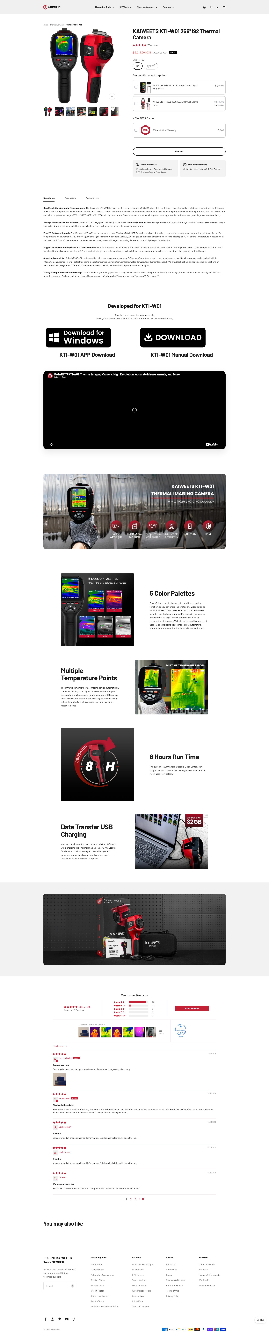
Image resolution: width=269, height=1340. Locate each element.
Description (49, 198)
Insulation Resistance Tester (105, 1306)
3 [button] (135, 1199)
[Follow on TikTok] (74, 1319)
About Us (170, 1264)
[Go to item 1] (47, 112)
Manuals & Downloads (209, 1274)
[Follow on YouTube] (67, 1319)
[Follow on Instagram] (52, 1319)
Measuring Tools (103, 7)
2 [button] (131, 1199)
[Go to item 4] (81, 112)
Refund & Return (174, 1285)
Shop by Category (146, 7)
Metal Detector (139, 1285)
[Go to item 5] (92, 112)
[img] (59, 1054)
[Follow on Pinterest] (60, 1319)
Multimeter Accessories (102, 1274)
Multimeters (96, 1264)
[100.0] (180, 1029)
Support (167, 7)
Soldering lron (139, 1280)
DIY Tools (124, 7)
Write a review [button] (192, 1008)
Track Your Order (207, 1264)
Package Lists (92, 198)
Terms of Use (172, 1290)
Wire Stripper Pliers (141, 1290)
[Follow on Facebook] (45, 1319)
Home (45, 25)
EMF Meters (138, 1274)
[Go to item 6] (103, 112)
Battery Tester (98, 1301)
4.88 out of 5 (84, 1007)
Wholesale (204, 1280)
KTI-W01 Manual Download (182, 354)
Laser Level (138, 1269)
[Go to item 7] (115, 112)
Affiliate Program (207, 1285)
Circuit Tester (97, 1290)
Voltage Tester (98, 1285)
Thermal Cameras (57, 25)
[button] (140, 45)
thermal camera (137, 222)
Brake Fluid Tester (99, 1295)
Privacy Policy (172, 1295)
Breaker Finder (98, 1280)
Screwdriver (138, 1295)
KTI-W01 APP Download (87, 354)
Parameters (70, 198)
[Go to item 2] (59, 112)
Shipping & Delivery (175, 1280)
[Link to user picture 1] (59, 1079)
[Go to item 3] (70, 112)
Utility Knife (137, 1301)
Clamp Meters (97, 1269)
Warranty (203, 1269)
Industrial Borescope (142, 1264)
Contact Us (171, 1269)
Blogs (169, 1274)
